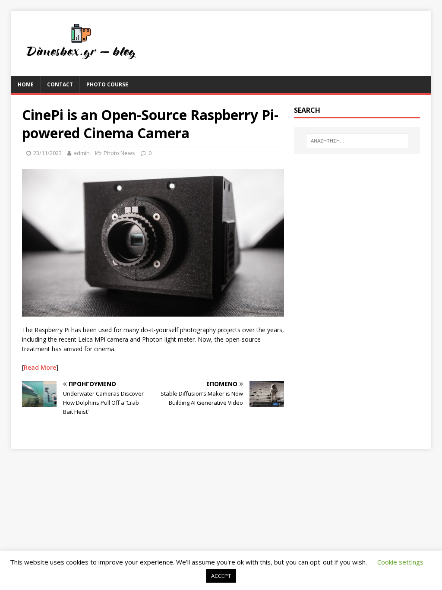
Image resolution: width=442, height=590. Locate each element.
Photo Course (107, 84)
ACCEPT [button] (221, 576)
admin (81, 153)
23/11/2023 (47, 153)
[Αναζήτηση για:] (357, 140)
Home (26, 84)
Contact (60, 84)
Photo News (119, 153)
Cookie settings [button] (400, 562)
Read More (40, 367)
